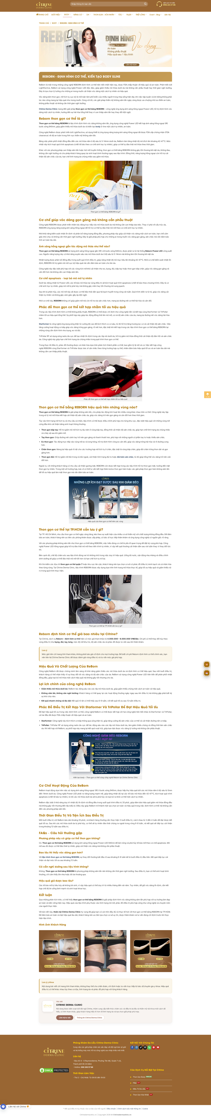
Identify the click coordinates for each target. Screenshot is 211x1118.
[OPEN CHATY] (3, 1106)
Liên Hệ (167, 14)
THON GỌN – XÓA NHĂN (104, 14)
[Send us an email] (145, 1048)
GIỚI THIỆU (55, 14)
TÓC (120, 14)
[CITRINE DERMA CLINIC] (47, 1006)
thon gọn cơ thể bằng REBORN (65, 857)
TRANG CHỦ (43, 14)
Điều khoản (111, 1109)
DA (88, 14)
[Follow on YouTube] (158, 1048)
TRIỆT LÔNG (140, 14)
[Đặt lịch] (207, 673)
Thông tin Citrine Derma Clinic (89, 1018)
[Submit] (145, 4)
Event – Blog (155, 14)
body (98, 126)
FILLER (129, 14)
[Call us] (149, 1048)
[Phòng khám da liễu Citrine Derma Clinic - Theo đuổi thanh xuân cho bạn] (49, 6)
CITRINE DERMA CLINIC (69, 1004)
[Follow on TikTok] (141, 1048)
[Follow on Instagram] (136, 1048)
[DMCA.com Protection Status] (54, 1070)
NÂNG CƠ (78, 14)
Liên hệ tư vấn (65, 1018)
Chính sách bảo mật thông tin (129, 1109)
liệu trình (46, 857)
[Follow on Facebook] (132, 1048)
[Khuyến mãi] (207, 664)
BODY (66, 14)
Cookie (145, 1109)
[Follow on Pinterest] (154, 1048)
